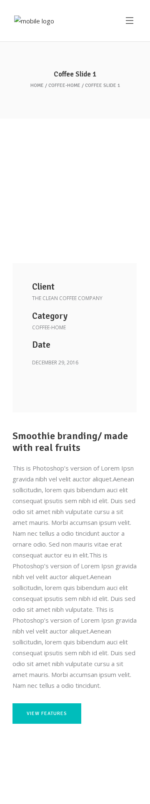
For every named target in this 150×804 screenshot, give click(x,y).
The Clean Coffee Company (67, 298)
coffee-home (64, 85)
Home (37, 85)
